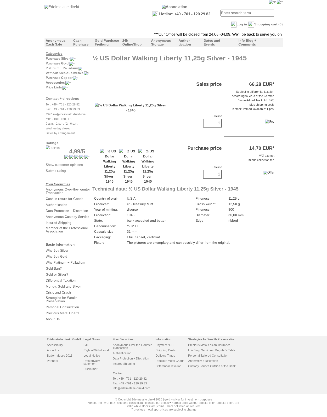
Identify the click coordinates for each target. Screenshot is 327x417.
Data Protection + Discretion (67, 211)
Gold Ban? (54, 268)
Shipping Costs (165, 350)
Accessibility (55, 345)
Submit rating (56, 171)
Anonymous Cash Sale (56, 42)
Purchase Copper (59, 78)
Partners (52, 361)
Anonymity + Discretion (203, 361)
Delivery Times (165, 355)
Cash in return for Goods (64, 199)
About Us (53, 319)
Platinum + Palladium (62, 68)
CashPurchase (81, 42)
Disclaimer (90, 369)
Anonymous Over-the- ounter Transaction (68, 191)
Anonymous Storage (161, 42)
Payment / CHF (165, 345)
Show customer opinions (64, 165)
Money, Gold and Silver (63, 286)
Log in (242, 24)
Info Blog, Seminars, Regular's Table (211, 350)
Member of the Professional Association (67, 229)
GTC (87, 345)
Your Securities (58, 184)
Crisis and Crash (58, 292)
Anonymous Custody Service (67, 217)
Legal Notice (92, 355)
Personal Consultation (62, 307)
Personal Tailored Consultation (208, 355)
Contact (118, 373)
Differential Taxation (61, 280)
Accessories (55, 82)
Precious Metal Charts (62, 313)
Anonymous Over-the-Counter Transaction (132, 346)
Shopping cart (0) (268, 24)
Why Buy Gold (56, 256)
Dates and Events (212, 42)
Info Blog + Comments (247, 42)
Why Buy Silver (57, 250)
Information (163, 339)
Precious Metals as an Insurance (209, 345)
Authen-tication (185, 42)
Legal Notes (92, 339)
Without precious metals (65, 73)
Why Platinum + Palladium (65, 262)
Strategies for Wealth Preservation (62, 299)
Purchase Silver (58, 58)
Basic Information (60, 244)
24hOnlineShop (132, 42)
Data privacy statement (92, 362)
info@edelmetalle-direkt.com (69, 114)
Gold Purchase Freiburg (107, 42)
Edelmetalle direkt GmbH (64, 339)
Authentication (56, 205)
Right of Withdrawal (96, 350)
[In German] (273, 2)
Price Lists (54, 87)
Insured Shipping (58, 223)
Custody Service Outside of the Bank (212, 366)
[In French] (280, 2)
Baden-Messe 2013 (60, 355)
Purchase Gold (57, 63)
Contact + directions (62, 98)
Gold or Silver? (57, 274)
